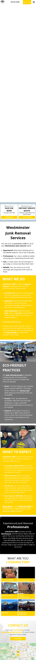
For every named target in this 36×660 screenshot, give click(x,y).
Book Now (27, 2)
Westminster (6, 534)
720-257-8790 (26, 217)
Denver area (11, 252)
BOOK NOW (9, 217)
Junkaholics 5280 (20, 244)
